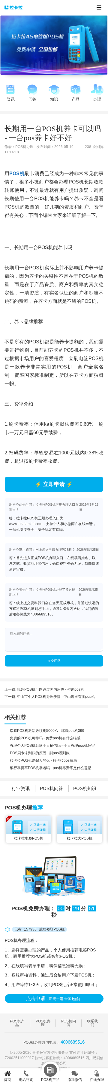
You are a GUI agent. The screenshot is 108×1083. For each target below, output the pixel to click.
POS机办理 (43, 1023)
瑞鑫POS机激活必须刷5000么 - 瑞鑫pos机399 (47, 731)
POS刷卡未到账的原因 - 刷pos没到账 (40, 753)
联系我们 (92, 1023)
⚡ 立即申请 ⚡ (54, 484)
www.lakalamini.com (25, 524)
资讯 (11, 99)
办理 (97, 99)
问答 (32, 99)
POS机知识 (84, 788)
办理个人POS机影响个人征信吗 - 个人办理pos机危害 (52, 745)
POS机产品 (17, 1023)
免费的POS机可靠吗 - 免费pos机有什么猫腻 (45, 738)
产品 (76, 99)
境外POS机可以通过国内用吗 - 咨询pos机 (50, 689)
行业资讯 (21, 788)
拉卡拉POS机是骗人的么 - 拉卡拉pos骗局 (43, 760)
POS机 (17, 173)
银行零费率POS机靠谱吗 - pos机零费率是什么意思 (50, 768)
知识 (54, 99)
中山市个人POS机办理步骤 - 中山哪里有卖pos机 (56, 697)
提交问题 (54, 660)
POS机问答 (51, 788)
